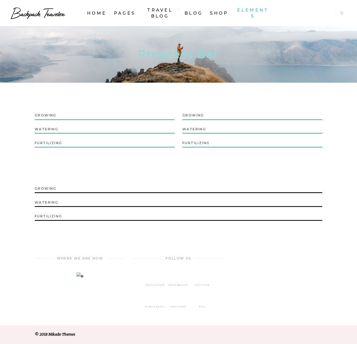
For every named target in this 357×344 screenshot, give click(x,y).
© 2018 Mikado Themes (55, 334)
